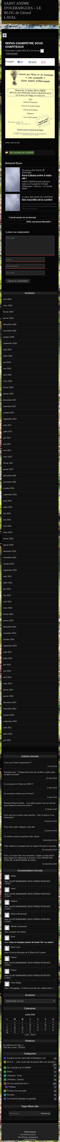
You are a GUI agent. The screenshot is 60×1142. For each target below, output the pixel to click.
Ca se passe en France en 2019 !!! (18, 784)
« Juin (26, 1035)
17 (30, 1027)
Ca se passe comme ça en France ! (19, 793)
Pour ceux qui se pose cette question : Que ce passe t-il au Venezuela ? (29, 816)
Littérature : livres (14, 1075)
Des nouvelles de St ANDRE (19, 1068)
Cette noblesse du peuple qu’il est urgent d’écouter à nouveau (30, 846)
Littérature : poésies (15, 1079)
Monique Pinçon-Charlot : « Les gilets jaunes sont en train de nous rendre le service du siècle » (29, 804)
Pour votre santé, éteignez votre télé (19, 827)
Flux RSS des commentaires (28, 1137)
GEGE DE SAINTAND (43, 197)
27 (53, 1030)
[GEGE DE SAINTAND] (42, 51)
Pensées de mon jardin (16, 1091)
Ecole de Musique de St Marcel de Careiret (27, 952)
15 (15, 1027)
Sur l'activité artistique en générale (21, 1099)
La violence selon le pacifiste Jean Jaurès (21, 836)
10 (30, 1024)
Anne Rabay (16, 983)
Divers (9, 1072)
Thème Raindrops (30, 1139)
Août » (33, 1035)
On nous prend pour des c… (19, 1083)
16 (22, 1027)
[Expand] (4, 35)
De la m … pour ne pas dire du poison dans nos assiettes (31, 1062)
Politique (12, 1087)
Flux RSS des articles (28, 1134)
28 (7, 1032)
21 (7, 1030)
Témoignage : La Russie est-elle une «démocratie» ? (31, 988)
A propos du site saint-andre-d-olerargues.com (26, 1058)
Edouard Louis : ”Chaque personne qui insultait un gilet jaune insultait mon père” (29, 773)
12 (45, 1024)
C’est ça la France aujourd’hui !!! (17, 763)
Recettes (11, 1095)
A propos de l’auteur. (17, 932)
